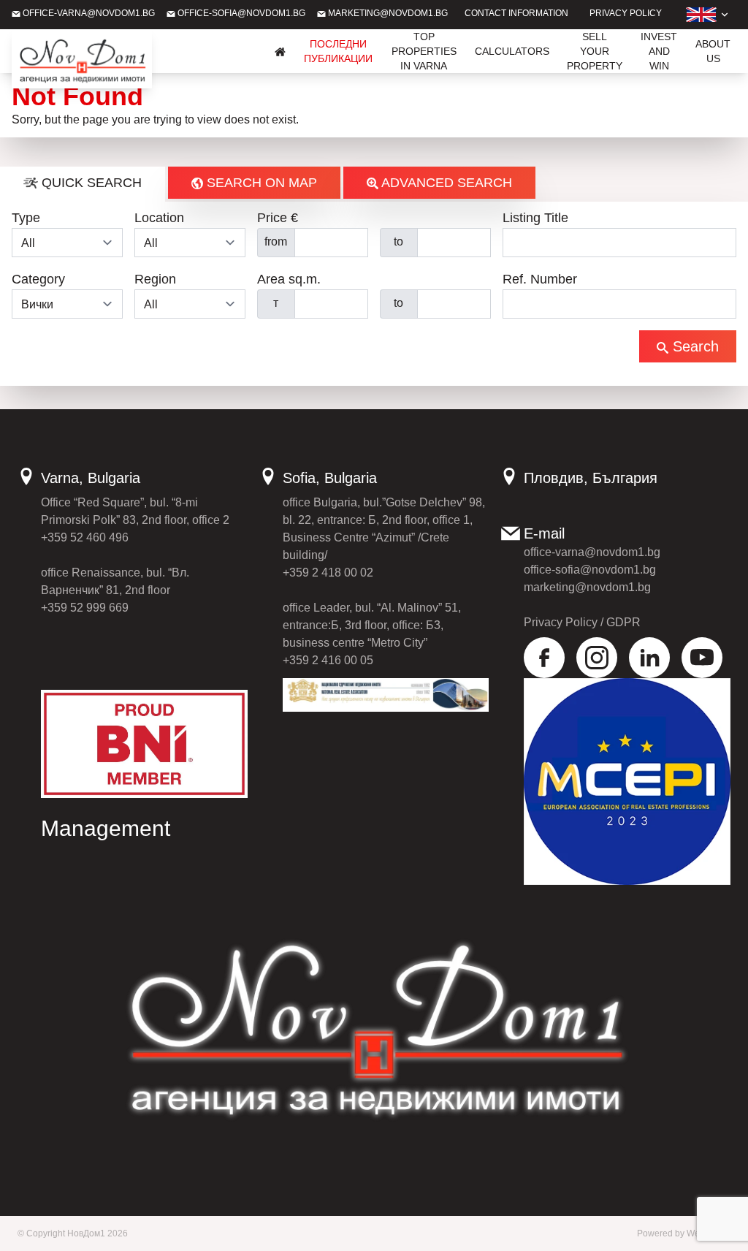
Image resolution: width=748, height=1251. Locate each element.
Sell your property (594, 51)
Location (159, 217)
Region (155, 279)
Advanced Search (445, 182)
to (398, 241)
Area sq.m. (289, 279)
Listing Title (535, 217)
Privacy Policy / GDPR (582, 622)
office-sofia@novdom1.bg (240, 13)
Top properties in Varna (424, 51)
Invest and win (659, 51)
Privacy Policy (625, 13)
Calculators (512, 51)
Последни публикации (338, 51)
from (275, 241)
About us (712, 51)
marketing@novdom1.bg (387, 13)
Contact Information (516, 13)
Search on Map (260, 182)
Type (26, 217)
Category (38, 279)
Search (693, 346)
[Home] (280, 51)
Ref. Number (540, 279)
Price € (277, 217)
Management (105, 828)
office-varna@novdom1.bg (87, 13)
